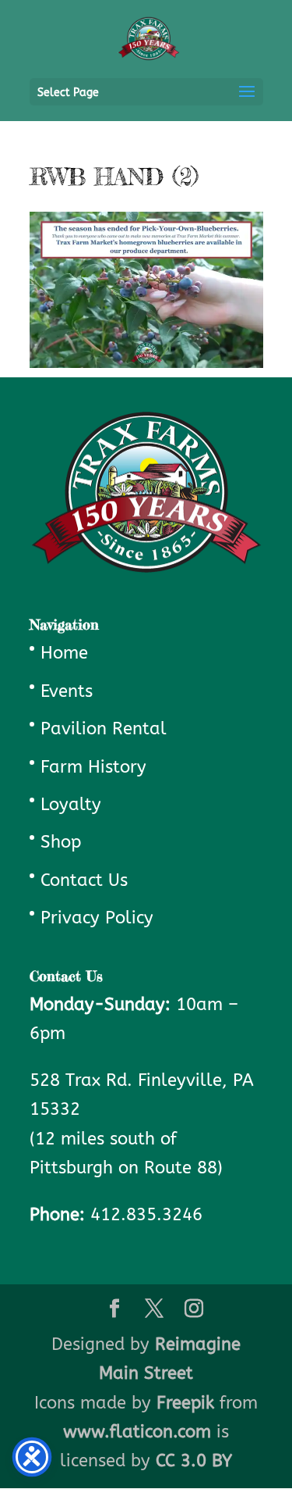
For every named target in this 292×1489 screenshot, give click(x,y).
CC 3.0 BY (194, 1461)
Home (64, 653)
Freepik (185, 1403)
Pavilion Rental (103, 729)
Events (66, 691)
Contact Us (84, 880)
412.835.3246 (146, 1215)
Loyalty (70, 804)
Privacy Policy (96, 918)
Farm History (93, 767)
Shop (60, 842)
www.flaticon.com (137, 1432)
